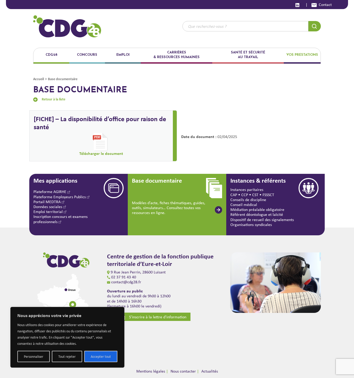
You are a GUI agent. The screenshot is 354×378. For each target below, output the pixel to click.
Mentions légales (150, 371)
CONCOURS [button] (87, 55)
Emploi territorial (48, 211)
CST (255, 194)
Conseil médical (243, 204)
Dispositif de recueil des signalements (262, 219)
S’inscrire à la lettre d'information (157, 317)
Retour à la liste (53, 99)
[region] (67, 337)
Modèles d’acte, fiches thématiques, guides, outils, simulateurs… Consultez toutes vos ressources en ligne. (168, 207)
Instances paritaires (246, 189)
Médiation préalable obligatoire (257, 209)
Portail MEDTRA (47, 201)
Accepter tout (101, 356)
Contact (325, 4)
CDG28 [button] (51, 55)
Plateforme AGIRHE (50, 191)
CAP (233, 194)
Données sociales (48, 206)
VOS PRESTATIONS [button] (302, 55)
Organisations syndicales (251, 224)
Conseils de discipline (248, 199)
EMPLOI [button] (123, 55)
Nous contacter (183, 371)
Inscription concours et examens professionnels (60, 219)
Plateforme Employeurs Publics (60, 197)
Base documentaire (62, 78)
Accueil (38, 78)
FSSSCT (268, 194)
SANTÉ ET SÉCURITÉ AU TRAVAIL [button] (248, 55)
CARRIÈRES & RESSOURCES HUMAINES (176, 55)
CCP (244, 194)
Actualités (209, 371)
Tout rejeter (67, 356)
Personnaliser (33, 356)
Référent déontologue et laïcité (256, 214)
